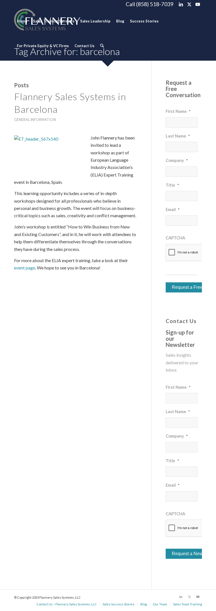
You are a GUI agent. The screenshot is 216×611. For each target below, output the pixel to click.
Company (177, 160)
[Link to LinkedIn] (181, 4)
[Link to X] (189, 4)
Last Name (178, 135)
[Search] (102, 45)
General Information (35, 119)
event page (24, 267)
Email (172, 209)
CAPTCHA (175, 237)
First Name (178, 111)
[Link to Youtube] (198, 4)
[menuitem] (22, 21)
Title (172, 184)
